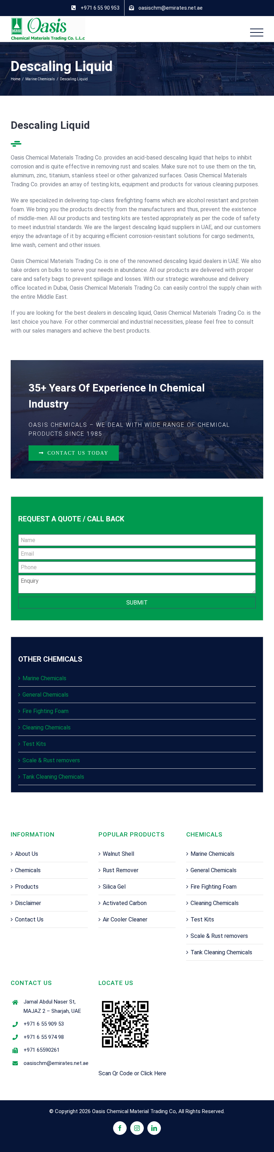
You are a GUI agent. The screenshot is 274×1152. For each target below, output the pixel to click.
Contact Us (29, 919)
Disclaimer (28, 903)
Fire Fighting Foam (45, 711)
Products (27, 886)
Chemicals (28, 870)
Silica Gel (114, 886)
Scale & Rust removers (51, 760)
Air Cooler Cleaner (125, 919)
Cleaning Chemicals (46, 727)
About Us (26, 853)
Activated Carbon (125, 903)
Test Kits (34, 744)
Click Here (153, 1073)
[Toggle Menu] (257, 33)
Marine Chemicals (44, 678)
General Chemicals (45, 694)
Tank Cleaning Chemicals (53, 776)
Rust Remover (120, 870)
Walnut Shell (118, 853)
